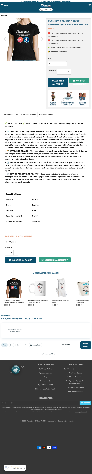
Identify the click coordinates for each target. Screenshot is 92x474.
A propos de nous (45, 373)
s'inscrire (85, 403)
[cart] (89, 5)
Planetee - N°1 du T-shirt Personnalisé (41, 421)
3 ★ (25, 345)
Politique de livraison (75, 377)
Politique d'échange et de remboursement (75, 382)
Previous (4, 39)
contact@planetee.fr (81, 412)
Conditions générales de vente (75, 369)
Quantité (52, 70)
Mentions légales (75, 373)
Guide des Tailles (45, 369)
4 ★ (18, 345)
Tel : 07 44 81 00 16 (45, 385)
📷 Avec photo (35, 345)
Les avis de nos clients (75, 387)
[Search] (41, 10)
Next (42, 39)
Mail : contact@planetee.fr (45, 389)
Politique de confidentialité (53, 409)
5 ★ (11, 345)
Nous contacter (45, 381)
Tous (4, 345)
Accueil (4, 15)
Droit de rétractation (75, 391)
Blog (45, 377)
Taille (50, 59)
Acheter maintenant (79, 81)
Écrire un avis (85, 345)
